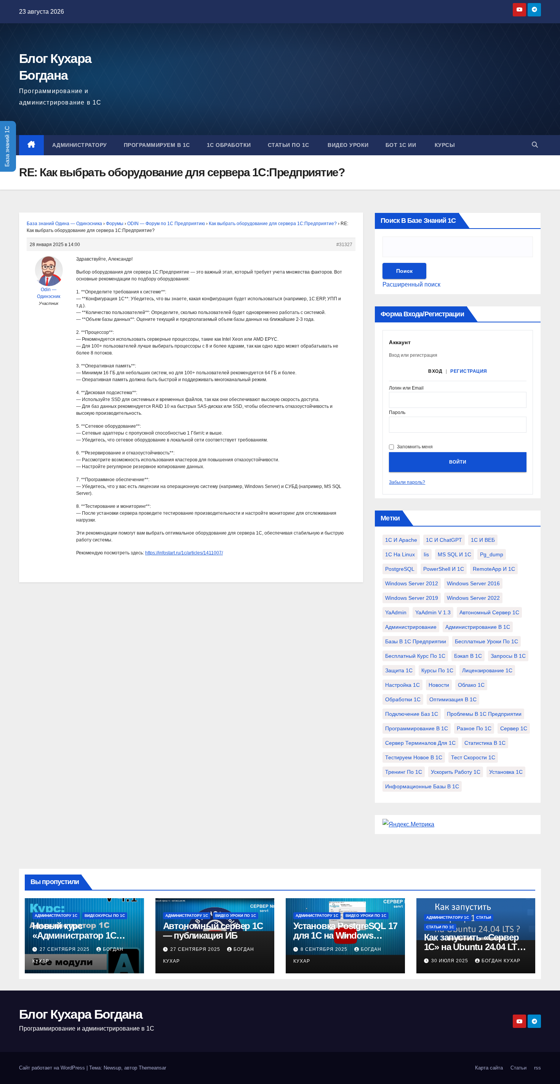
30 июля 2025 (450, 960)
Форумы (114, 223)
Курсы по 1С (437, 670)
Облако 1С (471, 685)
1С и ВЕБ (483, 540)
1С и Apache (401, 540)
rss (537, 1068)
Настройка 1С (402, 685)
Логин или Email (406, 388)
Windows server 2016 (473, 583)
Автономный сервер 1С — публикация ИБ (213, 931)
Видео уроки (347, 145)
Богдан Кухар (501, 960)
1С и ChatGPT (444, 540)
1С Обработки (229, 145)
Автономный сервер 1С (489, 612)
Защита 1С (399, 670)
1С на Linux (400, 554)
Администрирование (411, 627)
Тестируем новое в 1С (413, 757)
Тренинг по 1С (403, 772)
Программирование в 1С (416, 728)
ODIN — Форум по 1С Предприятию (166, 223)
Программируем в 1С (157, 145)
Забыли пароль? (407, 482)
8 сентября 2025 (325, 949)
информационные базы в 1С (422, 786)
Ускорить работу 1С (455, 772)
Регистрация (468, 371)
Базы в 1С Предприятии (415, 641)
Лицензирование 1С (487, 670)
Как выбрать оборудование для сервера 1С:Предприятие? (273, 223)
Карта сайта (489, 1068)
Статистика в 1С (485, 743)
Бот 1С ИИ (401, 145)
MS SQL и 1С (454, 554)
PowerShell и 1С (443, 569)
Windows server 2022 (473, 598)
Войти (458, 462)
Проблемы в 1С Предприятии (484, 714)
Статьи (483, 917)
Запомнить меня (415, 446)
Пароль (397, 412)
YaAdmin (395, 612)
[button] (535, 145)
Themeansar (152, 1068)
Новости (439, 685)
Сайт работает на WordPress (52, 1068)
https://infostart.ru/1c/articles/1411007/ (184, 553)
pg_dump (491, 554)
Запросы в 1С (508, 656)
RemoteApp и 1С (494, 569)
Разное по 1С (474, 728)
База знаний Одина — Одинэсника (64, 223)
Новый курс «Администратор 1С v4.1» (74, 935)
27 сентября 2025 (65, 949)
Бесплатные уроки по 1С (486, 641)
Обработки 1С (403, 699)
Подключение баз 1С (411, 714)
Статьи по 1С (288, 145)
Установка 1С (506, 772)
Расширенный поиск (411, 284)
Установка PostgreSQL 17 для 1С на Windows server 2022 (345, 935)
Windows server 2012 (411, 583)
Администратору (79, 145)
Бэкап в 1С (468, 656)
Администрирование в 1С (477, 627)
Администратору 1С (56, 915)
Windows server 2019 (411, 598)
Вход (435, 371)
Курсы (444, 145)
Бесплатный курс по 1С (415, 656)
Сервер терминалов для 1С (420, 743)
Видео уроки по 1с (235, 915)
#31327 (344, 244)
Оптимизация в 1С (453, 699)
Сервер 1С (513, 728)
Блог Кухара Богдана (80, 1014)
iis (426, 554)
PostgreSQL (399, 569)
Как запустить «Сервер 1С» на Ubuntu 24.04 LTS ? (473, 947)
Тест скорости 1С (473, 757)
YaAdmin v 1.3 (433, 612)
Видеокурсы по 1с (105, 915)
